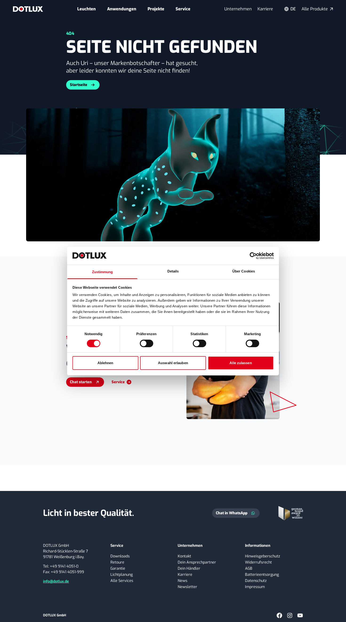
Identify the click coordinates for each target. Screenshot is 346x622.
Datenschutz (256, 580)
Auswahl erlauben (173, 363)
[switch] (146, 343)
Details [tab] (173, 271)
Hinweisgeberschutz (262, 556)
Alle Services (121, 580)
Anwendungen (121, 9)
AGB (248, 568)
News (182, 580)
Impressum (255, 586)
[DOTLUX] (28, 9)
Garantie (117, 568)
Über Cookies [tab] (243, 271)
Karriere (265, 9)
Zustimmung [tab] (102, 272)
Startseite (78, 84)
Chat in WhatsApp (231, 513)
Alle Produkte (315, 9)
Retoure (117, 562)
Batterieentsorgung (262, 574)
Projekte (156, 9)
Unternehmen (238, 9)
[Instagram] (290, 615)
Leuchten (86, 9)
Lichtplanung (121, 574)
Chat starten (81, 381)
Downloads (120, 556)
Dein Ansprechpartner (197, 562)
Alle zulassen (240, 363)
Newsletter (187, 586)
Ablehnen (105, 363)
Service (183, 9)
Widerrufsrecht (258, 562)
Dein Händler (189, 568)
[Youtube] (300, 615)
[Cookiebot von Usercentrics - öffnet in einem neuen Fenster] (253, 255)
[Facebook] (279, 615)
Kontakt (184, 556)
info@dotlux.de (56, 581)
